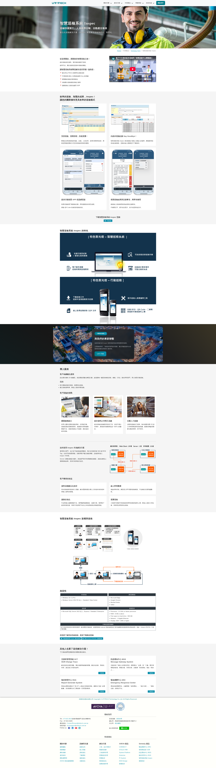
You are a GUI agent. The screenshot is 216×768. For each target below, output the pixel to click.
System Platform (124, 752)
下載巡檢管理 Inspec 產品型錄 (71, 638)
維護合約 (82, 747)
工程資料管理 (103, 752)
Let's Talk (100, 353)
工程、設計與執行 (105, 747)
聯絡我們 (161, 3)
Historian (122, 755)
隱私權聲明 (63, 758)
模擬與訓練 (103, 749)
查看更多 (122, 763)
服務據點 (63, 747)
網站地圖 (63, 752)
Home (119, 51)
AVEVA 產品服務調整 (67, 761)
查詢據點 (118, 723)
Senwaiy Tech (135, 51)
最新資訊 (82, 758)
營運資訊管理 (103, 755)
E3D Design (123, 761)
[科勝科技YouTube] (76, 728)
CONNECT (123, 747)
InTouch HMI (123, 749)
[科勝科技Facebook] (69, 728)
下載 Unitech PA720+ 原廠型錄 (93, 638)
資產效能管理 (103, 763)
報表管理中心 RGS (145, 755)
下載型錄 (108, 220)
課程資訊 (82, 752)
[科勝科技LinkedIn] (72, 728)
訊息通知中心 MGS (145, 752)
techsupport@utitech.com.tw (76, 725)
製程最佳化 (103, 761)
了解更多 (101, 673)
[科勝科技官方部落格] (79, 728)
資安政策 (63, 755)
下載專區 (82, 755)
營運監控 (102, 758)
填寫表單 (119, 718)
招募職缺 (63, 749)
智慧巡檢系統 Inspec (145, 758)
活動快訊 (82, 761)
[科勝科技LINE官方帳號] (124, 728)
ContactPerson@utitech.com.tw (77, 723)
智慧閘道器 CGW (144, 749)
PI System (122, 758)
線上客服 (82, 749)
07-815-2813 (67, 718)
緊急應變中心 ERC (145, 747)
